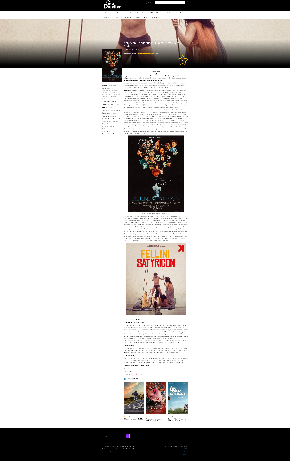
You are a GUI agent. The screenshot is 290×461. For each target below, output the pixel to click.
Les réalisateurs (156, 17)
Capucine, (105, 92)
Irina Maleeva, (117, 94)
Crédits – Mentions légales (108, 449)
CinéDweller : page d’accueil (110, 13)
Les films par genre (172, 13)
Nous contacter (105, 446)
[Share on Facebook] (125, 372)
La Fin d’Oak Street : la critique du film (177, 420)
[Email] (130, 372)
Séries (181, 13)
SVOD (163, 13)
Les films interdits (107, 17)
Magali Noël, (114, 90)
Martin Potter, (111, 88)
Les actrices (146, 17)
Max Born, (108, 90)
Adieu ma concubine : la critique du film (155, 420)
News (122, 13)
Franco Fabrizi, (112, 92)
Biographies (129, 13)
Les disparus (128, 17)
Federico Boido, (106, 97)
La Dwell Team (114, 446)
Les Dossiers (118, 17)
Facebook (186, 451)
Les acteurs (137, 17)
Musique (144, 13)
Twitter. (186, 448)
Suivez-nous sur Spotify (107, 451)
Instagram (185, 454)
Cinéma (137, 13)
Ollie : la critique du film (133, 419)
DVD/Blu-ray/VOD (154, 13)
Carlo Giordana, (109, 94)
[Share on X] (128, 372)
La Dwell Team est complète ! (127, 446)
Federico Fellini (113, 85)
